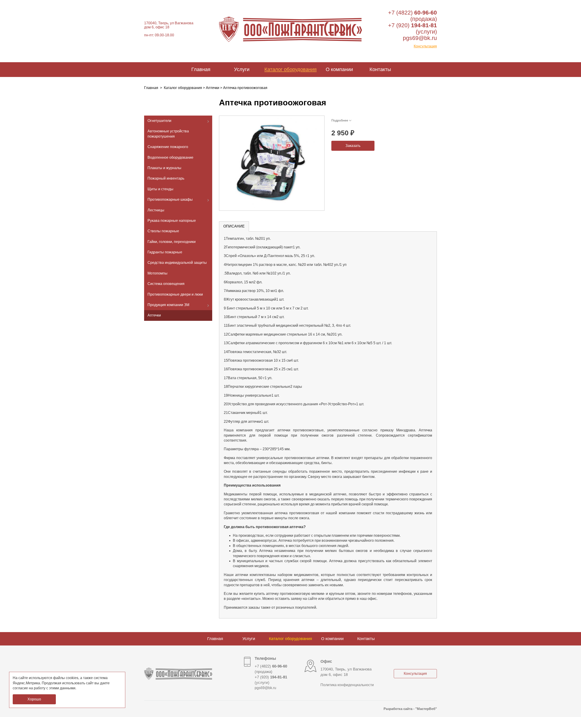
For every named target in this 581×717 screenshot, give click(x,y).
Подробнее (339, 120)
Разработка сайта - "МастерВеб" (410, 709)
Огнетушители (159, 121)
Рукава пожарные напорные (172, 221)
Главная (200, 69)
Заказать (352, 146)
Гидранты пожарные (165, 252)
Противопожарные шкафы (170, 199)
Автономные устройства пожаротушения (168, 133)
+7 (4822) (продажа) (412, 15)
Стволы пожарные (163, 231)
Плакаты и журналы (164, 168)
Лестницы (156, 210)
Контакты (380, 69)
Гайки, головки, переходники (172, 242)
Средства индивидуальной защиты (177, 263)
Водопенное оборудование (170, 157)
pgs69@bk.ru (420, 38)
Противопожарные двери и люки (175, 294)
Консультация (425, 46)
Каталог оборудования (290, 69)
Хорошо (34, 699)
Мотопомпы (157, 273)
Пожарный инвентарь (166, 178)
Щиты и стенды (160, 189)
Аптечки (212, 88)
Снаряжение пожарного (168, 147)
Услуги (241, 69)
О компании (339, 69)
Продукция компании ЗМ (168, 305)
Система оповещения (166, 284)
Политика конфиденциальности (347, 685)
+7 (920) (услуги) (271, 680)
